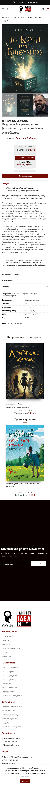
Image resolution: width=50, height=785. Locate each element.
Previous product (3, 21)
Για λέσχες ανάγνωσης (10, 715)
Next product (7, 21)
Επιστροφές (6, 684)
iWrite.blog (5, 652)
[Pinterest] (15, 323)
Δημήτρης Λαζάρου (25, 138)
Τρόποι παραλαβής (9, 680)
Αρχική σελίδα (7, 17)
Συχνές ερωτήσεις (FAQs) (11, 648)
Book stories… (7, 644)
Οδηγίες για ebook (8, 692)
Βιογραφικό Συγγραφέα (11, 274)
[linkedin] (18, 323)
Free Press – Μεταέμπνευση (12, 707)
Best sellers (16, 294)
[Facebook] (8, 323)
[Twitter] (11, 323)
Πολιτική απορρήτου (9, 688)
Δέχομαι (25, 781)
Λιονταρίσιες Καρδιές (15, 404)
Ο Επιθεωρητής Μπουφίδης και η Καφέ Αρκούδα (22, 485)
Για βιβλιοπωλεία (8, 711)
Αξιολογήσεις (7, 280)
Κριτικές (5, 287)
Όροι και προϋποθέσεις (10, 667)
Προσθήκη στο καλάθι (26, 157)
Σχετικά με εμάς (8, 636)
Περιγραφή (6, 184)
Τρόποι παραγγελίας (9, 676)
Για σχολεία (6, 723)
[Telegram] (21, 323)
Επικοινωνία (6, 657)
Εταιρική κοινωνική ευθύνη (12, 696)
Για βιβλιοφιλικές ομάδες (11, 727)
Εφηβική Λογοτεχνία (35, 17)
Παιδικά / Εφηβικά (20, 17)
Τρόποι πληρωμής (8, 672)
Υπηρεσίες (6, 640)
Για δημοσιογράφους (9, 719)
